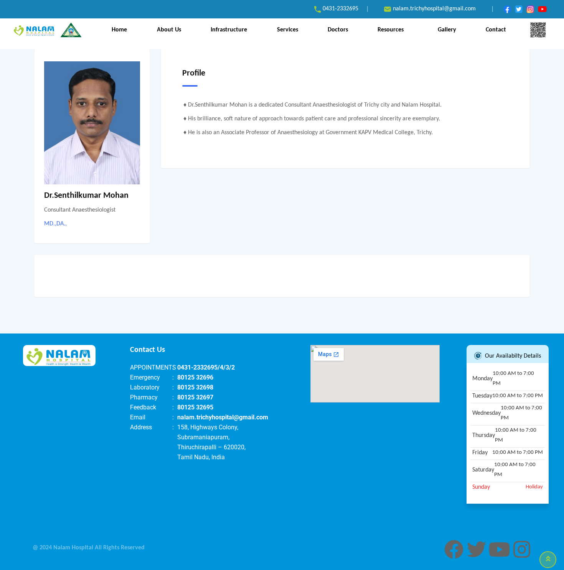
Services (287, 30)
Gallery (447, 30)
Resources (391, 30)
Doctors (338, 30)
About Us (169, 30)
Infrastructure (229, 30)
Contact (496, 30)
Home (119, 30)
